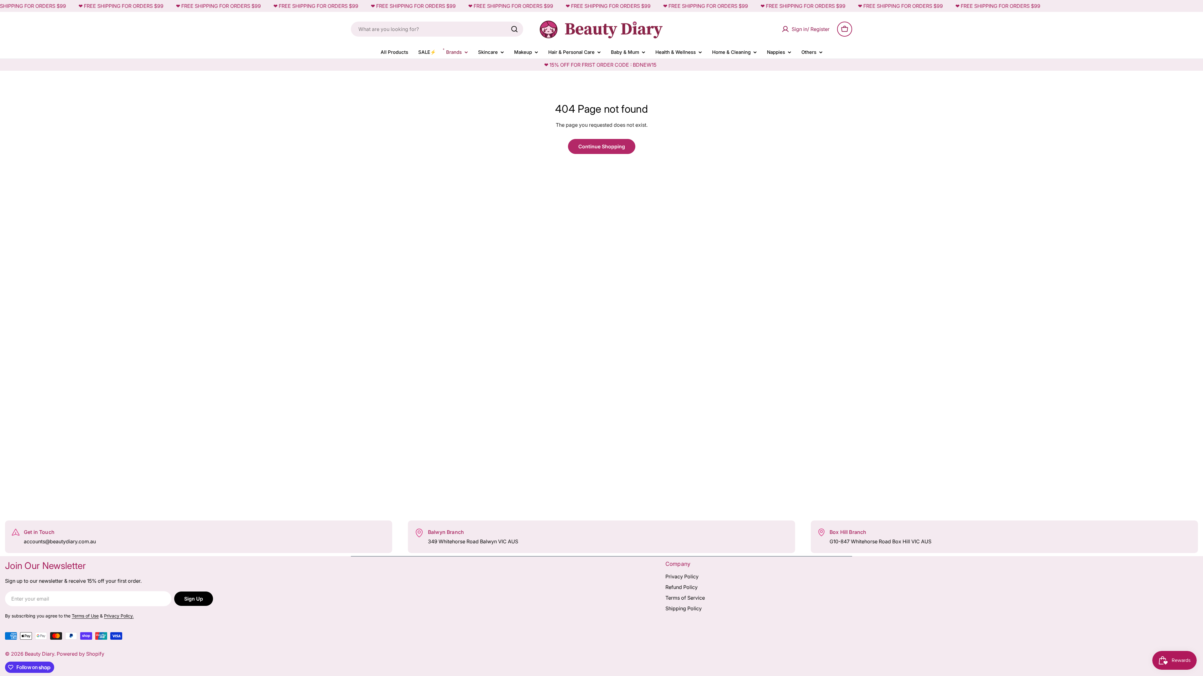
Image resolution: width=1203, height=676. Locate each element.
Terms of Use (85, 615)
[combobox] (437, 29)
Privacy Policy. (119, 615)
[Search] (514, 29)
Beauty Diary (39, 654)
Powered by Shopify (80, 654)
